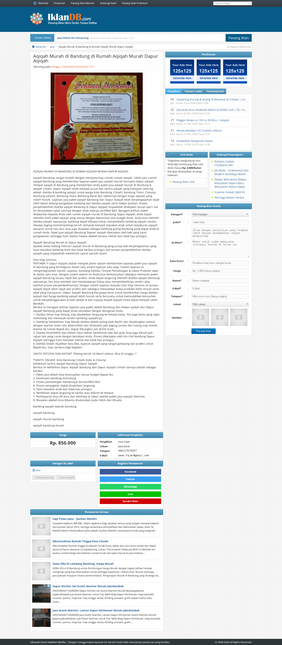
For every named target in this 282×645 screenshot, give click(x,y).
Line (130, 494)
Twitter (130, 479)
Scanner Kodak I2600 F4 (229, 192)
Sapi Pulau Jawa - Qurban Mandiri (75, 519)
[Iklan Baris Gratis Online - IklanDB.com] (66, 24)
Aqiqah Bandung (45, 477)
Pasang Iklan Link (183, 182)
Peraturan (59, 3)
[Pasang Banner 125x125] (182, 82)
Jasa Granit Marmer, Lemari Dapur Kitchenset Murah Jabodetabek (96, 610)
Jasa (38, 470)
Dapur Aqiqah (66, 477)
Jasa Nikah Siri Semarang (72, 38)
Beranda (43, 3)
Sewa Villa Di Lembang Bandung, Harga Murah (83, 564)
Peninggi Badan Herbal (229, 197)
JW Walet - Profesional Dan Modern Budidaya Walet (231, 172)
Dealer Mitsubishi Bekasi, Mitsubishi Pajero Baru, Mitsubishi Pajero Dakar (230, 183)
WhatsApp (130, 486)
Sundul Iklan (130, 501)
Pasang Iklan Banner (82, 3)
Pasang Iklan (238, 38)
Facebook (130, 471)
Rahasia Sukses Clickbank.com (224, 163)
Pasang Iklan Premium (135, 3)
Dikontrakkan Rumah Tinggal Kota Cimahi (80, 541)
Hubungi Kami (108, 3)
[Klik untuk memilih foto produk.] (200, 317)
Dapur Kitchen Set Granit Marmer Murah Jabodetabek (88, 586)
